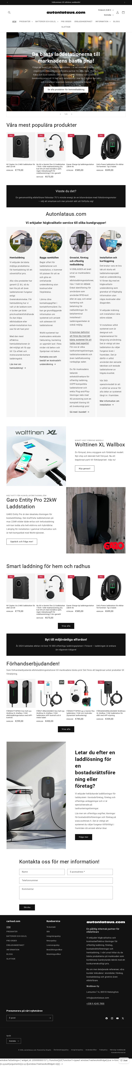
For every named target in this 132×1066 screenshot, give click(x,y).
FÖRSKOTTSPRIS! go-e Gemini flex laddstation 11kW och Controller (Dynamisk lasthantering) (81, 713)
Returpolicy (51, 941)
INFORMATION (12, 950)
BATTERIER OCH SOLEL (16, 936)
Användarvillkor (91, 1050)
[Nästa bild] (72, 114)
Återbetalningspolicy (61, 1050)
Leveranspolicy (53, 945)
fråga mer (83, 837)
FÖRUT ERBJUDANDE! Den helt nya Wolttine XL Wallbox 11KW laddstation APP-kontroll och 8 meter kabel (50, 714)
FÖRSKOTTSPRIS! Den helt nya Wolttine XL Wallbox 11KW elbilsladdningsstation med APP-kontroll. (19, 714)
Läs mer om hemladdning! (16, 366)
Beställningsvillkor (54, 950)
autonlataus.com (30, 1050)
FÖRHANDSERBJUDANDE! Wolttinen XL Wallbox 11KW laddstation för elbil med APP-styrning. (111, 713)
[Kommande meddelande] (124, 2)
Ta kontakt (51, 927)
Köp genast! (84, 468)
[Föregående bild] (60, 114)
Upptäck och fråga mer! (21, 541)
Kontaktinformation (118, 1052)
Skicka (27, 907)
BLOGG (9, 954)
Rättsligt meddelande (118, 1050)
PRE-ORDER (11, 941)
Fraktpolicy (103, 1050)
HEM (8, 927)
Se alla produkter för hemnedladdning (66, 89)
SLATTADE (10, 959)
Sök (48, 932)
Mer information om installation (109, 403)
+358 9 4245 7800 (95, 1003)
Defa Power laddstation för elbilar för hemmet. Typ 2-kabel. (110, 165)
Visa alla (66, 626)
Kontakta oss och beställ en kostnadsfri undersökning (50, 360)
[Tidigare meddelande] (7, 2)
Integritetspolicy (54, 936)
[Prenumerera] (50, 1018)
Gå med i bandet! (78, 412)
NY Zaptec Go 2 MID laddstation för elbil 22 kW (20, 165)
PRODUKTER (11, 932)
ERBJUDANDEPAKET (15, 945)
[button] (9, 12)
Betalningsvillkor (54, 954)
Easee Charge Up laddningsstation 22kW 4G (80, 165)
